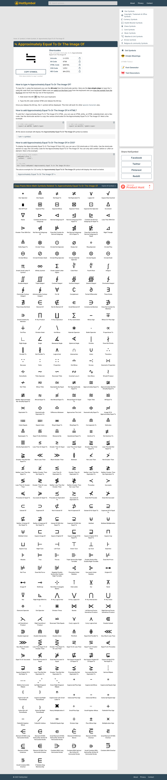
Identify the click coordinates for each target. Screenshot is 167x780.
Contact (150, 3)
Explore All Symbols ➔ (109, 186)
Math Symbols (31, 38)
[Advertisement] (136, 112)
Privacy (140, 3)
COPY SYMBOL (30, 72)
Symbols (22, 38)
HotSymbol (23, 777)
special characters (89, 105)
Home (15, 38)
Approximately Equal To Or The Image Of (51, 38)
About (132, 3)
